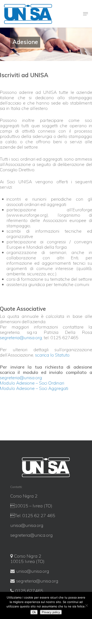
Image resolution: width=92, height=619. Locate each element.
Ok (34, 612)
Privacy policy (51, 612)
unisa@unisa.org (32, 571)
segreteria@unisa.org (37, 581)
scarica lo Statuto (52, 355)
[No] (86, 605)
